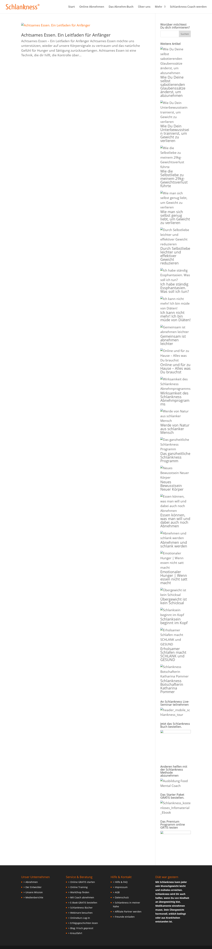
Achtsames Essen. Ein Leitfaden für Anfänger (66, 35)
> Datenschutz (121, 897)
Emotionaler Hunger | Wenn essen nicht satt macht (173, 577)
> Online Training (78, 887)
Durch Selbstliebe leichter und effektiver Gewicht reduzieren (175, 255)
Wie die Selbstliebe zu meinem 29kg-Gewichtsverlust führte (174, 178)
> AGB (116, 892)
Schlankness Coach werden (188, 6)
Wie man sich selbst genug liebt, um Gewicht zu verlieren (175, 217)
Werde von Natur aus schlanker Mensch (174, 429)
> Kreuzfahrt (75, 933)
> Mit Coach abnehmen (81, 897)
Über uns (144, 6)
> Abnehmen (31, 882)
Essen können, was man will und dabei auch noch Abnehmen (175, 520)
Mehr (158, 6)
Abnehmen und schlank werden (173, 544)
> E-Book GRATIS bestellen (82, 902)
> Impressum (120, 887)
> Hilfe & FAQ (120, 882)
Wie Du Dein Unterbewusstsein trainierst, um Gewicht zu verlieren (174, 133)
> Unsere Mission (33, 892)
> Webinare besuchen (80, 912)
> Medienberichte (33, 897)
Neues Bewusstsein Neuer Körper (172, 485)
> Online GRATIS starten (81, 882)
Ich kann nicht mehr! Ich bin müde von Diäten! (175, 316)
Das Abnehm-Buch (121, 6)
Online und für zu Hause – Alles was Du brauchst (175, 368)
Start (71, 6)
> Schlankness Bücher (80, 907)
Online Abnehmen (91, 6)
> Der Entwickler (33, 887)
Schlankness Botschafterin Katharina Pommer (171, 686)
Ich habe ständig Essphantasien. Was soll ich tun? (174, 288)
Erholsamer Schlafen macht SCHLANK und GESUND (173, 654)
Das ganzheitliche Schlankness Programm (175, 457)
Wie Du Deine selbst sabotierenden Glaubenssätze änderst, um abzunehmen (172, 86)
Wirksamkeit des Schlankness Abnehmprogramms (174, 398)
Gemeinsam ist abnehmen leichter (173, 340)
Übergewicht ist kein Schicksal (173, 601)
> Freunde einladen (124, 916)
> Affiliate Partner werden (127, 911)
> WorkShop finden (78, 892)
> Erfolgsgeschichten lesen (83, 923)
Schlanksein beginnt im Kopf (173, 621)
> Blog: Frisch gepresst (80, 928)
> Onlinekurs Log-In (79, 917)
